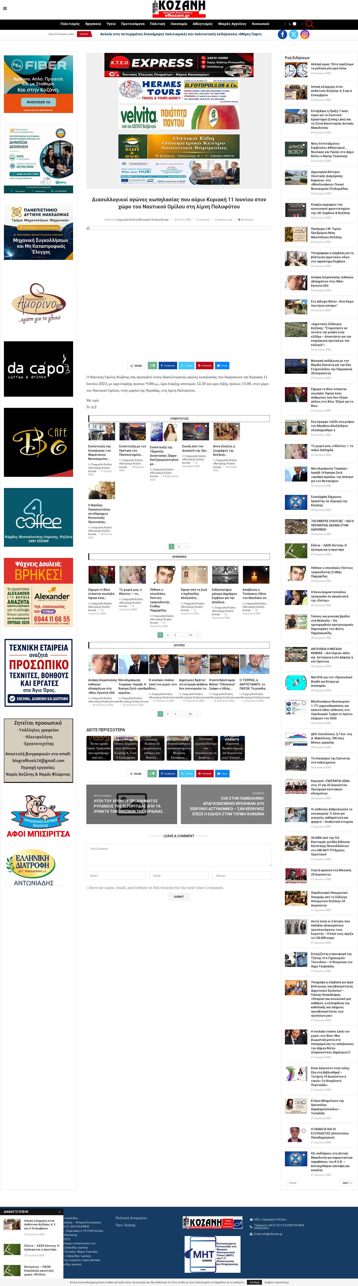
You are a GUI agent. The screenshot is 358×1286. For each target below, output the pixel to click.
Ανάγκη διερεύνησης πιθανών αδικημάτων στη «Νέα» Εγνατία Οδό (332, 281)
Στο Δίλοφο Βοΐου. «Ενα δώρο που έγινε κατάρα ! (332, 303)
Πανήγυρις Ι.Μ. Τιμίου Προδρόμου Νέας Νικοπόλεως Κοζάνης (326, 233)
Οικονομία (179, 24)
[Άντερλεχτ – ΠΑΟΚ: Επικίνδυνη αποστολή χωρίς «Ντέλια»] (12, 1270)
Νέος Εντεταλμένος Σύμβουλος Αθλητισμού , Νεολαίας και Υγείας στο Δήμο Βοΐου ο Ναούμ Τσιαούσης (332, 150)
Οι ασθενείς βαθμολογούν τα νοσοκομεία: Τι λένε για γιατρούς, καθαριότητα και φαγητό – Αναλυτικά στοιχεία (332, 816)
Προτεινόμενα (133, 24)
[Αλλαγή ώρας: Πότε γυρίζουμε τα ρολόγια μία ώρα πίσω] (296, 69)
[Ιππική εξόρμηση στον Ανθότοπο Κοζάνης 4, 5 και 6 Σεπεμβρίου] (296, 92)
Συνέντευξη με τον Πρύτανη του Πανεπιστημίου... (132, 451)
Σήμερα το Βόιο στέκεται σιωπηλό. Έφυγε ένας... (101, 594)
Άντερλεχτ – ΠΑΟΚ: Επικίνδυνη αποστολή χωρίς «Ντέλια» (39, 1270)
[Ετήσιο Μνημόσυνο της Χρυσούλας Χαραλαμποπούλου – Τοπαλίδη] (296, 1106)
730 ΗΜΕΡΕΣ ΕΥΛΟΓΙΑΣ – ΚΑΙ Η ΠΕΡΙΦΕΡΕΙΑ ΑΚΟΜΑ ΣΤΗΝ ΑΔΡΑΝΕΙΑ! (332, 525)
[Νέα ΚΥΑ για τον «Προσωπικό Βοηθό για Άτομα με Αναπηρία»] (296, 682)
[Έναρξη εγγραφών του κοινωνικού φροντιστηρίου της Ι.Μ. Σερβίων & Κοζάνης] (296, 210)
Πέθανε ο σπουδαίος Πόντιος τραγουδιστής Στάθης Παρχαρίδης (332, 572)
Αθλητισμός (203, 24)
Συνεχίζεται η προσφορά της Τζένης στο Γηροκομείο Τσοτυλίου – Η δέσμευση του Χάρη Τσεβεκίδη (331, 960)
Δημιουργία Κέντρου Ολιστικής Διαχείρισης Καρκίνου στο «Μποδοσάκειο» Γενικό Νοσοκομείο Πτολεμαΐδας (329, 180)
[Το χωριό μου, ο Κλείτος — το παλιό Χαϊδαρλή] (133, 574)
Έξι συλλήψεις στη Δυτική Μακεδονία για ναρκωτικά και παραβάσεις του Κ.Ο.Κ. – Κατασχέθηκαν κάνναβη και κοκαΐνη (332, 1162)
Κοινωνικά (260, 24)
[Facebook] (282, 34)
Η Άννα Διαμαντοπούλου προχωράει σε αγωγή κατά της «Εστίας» (329, 596)
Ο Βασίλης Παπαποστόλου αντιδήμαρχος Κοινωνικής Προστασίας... (99, 513)
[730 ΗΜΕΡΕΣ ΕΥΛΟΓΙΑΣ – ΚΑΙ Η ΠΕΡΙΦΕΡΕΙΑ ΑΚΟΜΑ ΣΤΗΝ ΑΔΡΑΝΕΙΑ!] (296, 526)
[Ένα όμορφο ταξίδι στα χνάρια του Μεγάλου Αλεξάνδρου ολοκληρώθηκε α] (296, 427)
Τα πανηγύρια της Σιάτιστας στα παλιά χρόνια (330, 760)
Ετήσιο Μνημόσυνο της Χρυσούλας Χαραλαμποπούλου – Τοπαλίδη (327, 1107)
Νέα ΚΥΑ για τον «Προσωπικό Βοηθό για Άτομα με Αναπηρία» (331, 681)
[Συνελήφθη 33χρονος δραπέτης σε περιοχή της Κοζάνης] (296, 502)
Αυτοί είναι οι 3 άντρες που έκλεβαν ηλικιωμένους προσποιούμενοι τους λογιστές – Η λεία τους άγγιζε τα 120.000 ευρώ (332, 930)
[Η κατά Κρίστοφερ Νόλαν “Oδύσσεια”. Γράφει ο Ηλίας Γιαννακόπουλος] (224, 664)
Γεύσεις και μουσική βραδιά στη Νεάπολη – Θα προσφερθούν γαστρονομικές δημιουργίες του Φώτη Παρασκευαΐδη (332, 625)
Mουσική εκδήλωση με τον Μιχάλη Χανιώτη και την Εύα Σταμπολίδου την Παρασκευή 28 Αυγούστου (331, 367)
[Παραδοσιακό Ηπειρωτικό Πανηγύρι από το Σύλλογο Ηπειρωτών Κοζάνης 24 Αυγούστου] (296, 898)
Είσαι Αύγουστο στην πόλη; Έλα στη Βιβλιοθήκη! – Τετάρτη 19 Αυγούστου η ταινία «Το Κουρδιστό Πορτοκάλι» (330, 1076)
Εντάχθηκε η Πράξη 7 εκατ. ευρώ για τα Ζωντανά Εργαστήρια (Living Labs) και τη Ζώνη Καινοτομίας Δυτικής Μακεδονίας (332, 119)
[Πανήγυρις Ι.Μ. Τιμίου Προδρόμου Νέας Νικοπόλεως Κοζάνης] (296, 234)
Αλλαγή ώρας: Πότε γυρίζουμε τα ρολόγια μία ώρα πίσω (147, 34)
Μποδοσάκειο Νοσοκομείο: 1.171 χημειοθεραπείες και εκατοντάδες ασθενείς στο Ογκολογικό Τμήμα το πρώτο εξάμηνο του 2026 (332, 710)
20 (190, 713)
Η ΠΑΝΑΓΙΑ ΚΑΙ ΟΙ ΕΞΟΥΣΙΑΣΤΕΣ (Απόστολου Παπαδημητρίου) (330, 1133)
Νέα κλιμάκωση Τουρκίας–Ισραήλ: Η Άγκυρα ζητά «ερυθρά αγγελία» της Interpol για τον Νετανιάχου (332, 475)
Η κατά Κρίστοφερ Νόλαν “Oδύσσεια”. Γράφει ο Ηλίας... (222, 684)
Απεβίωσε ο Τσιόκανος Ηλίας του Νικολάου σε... (255, 594)
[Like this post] (153, 365)
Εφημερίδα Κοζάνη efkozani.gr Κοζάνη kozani (142, 219)
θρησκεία (93, 24)
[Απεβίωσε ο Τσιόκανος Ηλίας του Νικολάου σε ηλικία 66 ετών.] (256, 574)
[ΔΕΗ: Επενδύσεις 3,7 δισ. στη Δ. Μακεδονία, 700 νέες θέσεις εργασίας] (296, 739)
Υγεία (111, 24)
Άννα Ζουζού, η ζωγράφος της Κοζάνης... (224, 451)
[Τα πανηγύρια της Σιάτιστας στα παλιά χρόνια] (296, 763)
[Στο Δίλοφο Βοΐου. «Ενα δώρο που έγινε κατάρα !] (296, 307)
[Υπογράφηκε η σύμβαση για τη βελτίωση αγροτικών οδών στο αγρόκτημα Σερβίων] (296, 258)
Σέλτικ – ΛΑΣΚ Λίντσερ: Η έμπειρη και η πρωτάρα (329, 547)
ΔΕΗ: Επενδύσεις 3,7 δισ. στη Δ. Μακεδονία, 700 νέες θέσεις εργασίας (331, 738)
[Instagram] (305, 34)
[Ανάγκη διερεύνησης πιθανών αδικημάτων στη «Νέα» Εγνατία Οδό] (103, 664)
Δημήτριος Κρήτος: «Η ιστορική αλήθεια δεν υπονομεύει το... (193, 684)
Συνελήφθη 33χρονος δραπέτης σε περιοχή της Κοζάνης (329, 501)
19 (190, 635)
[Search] (308, 24)
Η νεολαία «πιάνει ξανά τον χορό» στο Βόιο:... (163, 684)
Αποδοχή (254, 1282)
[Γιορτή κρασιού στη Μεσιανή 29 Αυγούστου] (296, 875)
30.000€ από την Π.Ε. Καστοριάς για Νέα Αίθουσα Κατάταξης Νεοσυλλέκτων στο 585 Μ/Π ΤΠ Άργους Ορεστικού (330, 846)
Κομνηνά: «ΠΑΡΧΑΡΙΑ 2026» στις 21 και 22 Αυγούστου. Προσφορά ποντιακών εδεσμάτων (330, 787)
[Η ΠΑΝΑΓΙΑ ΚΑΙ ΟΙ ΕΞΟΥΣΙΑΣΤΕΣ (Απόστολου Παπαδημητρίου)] (296, 1134)
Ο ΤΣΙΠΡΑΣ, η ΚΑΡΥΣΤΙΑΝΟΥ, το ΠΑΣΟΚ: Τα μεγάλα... (254, 684)
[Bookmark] (112, 426)
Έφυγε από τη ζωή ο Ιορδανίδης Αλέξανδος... (194, 594)
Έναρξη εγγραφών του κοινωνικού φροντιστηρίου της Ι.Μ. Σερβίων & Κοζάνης (330, 209)
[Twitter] (293, 34)
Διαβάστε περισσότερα (276, 1282)
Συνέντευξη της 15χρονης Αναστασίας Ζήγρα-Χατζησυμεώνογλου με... (164, 456)
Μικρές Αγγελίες (232, 24)
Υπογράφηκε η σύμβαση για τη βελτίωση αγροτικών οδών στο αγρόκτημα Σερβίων (332, 257)
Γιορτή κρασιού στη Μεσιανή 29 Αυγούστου (331, 872)
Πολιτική (157, 24)
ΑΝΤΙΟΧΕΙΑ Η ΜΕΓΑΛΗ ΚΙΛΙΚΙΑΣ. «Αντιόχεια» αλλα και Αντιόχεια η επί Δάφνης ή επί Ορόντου (332, 655)
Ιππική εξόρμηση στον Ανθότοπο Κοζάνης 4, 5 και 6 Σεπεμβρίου (331, 91)
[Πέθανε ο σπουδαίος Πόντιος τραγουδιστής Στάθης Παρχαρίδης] (163, 574)
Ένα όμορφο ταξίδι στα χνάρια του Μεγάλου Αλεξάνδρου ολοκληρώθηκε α (332, 426)
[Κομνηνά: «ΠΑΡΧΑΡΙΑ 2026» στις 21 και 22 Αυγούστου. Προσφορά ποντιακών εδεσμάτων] (296, 786)
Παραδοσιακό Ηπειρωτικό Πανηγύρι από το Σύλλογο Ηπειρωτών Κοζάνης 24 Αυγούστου (329, 899)
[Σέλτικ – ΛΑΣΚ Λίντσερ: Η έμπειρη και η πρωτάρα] (296, 550)
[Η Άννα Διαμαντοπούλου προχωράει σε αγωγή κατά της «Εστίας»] (296, 597)
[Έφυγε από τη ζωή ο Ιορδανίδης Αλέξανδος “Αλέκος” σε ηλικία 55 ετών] (194, 574)
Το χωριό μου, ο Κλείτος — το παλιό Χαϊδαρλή (332, 448)
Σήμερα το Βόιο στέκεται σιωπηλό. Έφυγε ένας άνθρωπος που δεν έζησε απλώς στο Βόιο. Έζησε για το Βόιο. (332, 397)
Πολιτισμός (70, 24)
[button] (95, 34)
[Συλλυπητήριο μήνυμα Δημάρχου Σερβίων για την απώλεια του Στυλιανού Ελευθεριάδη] (225, 574)
